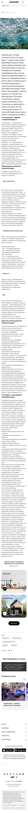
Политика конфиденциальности (9, 805)
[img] (14, 581)
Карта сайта (22, 805)
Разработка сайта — (14, 781)
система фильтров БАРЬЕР (9, 550)
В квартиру (6, 573)
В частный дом (8, 598)
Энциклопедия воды (11, 12)
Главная (3, 12)
